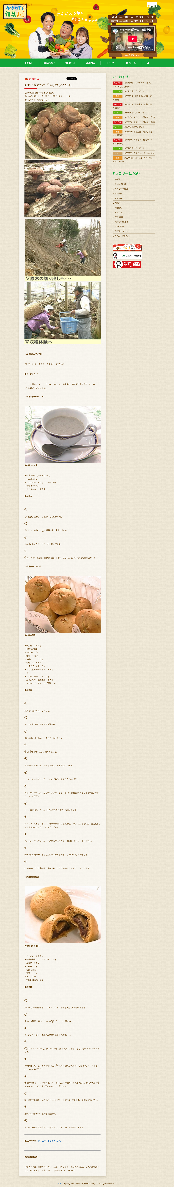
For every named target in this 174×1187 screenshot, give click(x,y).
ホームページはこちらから (49, 1141)
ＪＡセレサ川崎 (119, 184)
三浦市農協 (117, 193)
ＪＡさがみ (117, 198)
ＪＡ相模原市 (118, 226)
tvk (59, 1183)
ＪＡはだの (117, 207)
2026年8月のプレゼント (129, 91)
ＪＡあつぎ (117, 212)
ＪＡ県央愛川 (118, 217)
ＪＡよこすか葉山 (120, 189)
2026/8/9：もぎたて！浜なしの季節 (135, 117)
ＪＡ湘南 (116, 203)
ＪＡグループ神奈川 (121, 236)
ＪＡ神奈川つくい (120, 231)
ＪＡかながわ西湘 (120, 221)
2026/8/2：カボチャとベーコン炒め (135, 153)
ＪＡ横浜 (116, 179)
